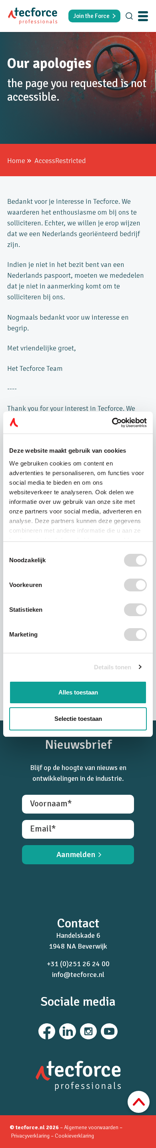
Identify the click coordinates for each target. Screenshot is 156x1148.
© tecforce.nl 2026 (34, 1127)
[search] (129, 16)
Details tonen (112, 667)
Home (16, 160)
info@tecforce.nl (78, 974)
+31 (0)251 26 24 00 (78, 963)
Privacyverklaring (31, 1135)
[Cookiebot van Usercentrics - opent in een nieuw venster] (112, 423)
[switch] (135, 585)
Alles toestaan (78, 692)
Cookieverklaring (74, 1135)
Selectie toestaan (78, 718)
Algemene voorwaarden (91, 1127)
